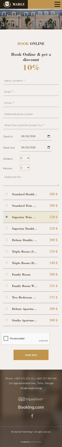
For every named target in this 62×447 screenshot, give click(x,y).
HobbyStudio (35, 441)
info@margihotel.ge (31, 388)
